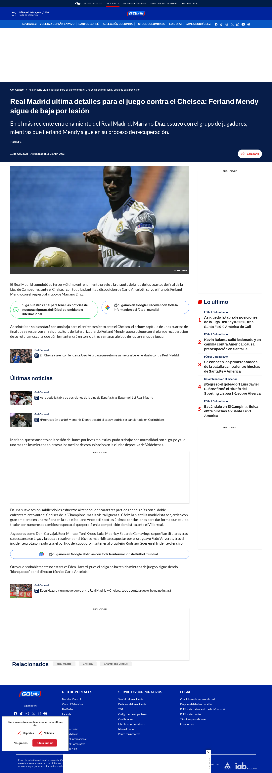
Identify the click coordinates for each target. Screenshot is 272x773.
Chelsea (88, 663)
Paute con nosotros (129, 734)
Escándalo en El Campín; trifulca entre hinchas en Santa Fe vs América (231, 411)
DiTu (65, 724)
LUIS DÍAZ (175, 24)
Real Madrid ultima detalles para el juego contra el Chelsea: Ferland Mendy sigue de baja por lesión (84, 89)
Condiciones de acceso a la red (197, 699)
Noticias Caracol (71, 699)
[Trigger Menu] (13, 14)
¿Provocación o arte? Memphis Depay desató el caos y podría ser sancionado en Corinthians (102, 419)
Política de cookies (190, 714)
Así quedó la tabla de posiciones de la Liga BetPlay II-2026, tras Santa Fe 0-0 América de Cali (231, 322)
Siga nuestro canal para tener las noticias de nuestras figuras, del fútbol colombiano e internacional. (55, 309)
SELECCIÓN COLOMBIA (118, 24)
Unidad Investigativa (135, 4)
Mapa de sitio (126, 729)
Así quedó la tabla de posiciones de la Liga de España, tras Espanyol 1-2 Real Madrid (96, 397)
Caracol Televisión (72, 704)
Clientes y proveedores (131, 724)
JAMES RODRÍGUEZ (198, 24)
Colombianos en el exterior (220, 379)
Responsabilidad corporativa (196, 704)
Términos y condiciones (193, 719)
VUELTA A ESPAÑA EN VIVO (57, 24)
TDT (120, 709)
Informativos (189, 4)
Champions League (116, 663)
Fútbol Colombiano (216, 312)
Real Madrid (64, 663)
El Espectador (70, 729)
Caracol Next (69, 749)
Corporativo (187, 724)
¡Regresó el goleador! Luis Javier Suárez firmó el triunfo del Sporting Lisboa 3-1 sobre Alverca (232, 389)
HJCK (65, 719)
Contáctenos (125, 719)
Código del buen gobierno (132, 714)
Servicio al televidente (130, 699)
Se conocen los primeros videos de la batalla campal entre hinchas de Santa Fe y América (232, 366)
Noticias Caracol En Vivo (164, 4)
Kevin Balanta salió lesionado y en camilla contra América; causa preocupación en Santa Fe (232, 344)
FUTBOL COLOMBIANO (151, 24)
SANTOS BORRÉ (88, 24)
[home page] (77, 3)
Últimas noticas (93, 4)
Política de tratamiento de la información (203, 709)
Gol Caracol (112, 4)
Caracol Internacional (74, 739)
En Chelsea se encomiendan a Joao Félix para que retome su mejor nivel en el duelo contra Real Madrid (109, 355)
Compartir (253, 153)
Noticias (49, 733)
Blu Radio (67, 709)
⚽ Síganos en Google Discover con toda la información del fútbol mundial (146, 307)
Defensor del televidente (132, 704)
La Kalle (66, 714)
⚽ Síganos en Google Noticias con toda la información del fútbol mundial (103, 554)
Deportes (28, 733)
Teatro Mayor (70, 734)
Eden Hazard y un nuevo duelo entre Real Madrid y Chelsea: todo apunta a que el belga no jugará (105, 590)
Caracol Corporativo (73, 744)
